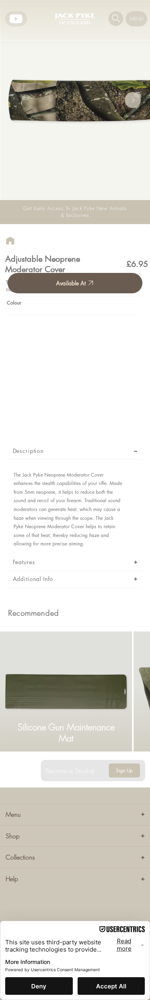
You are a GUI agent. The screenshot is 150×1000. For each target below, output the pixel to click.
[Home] (10, 240)
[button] (116, 18)
